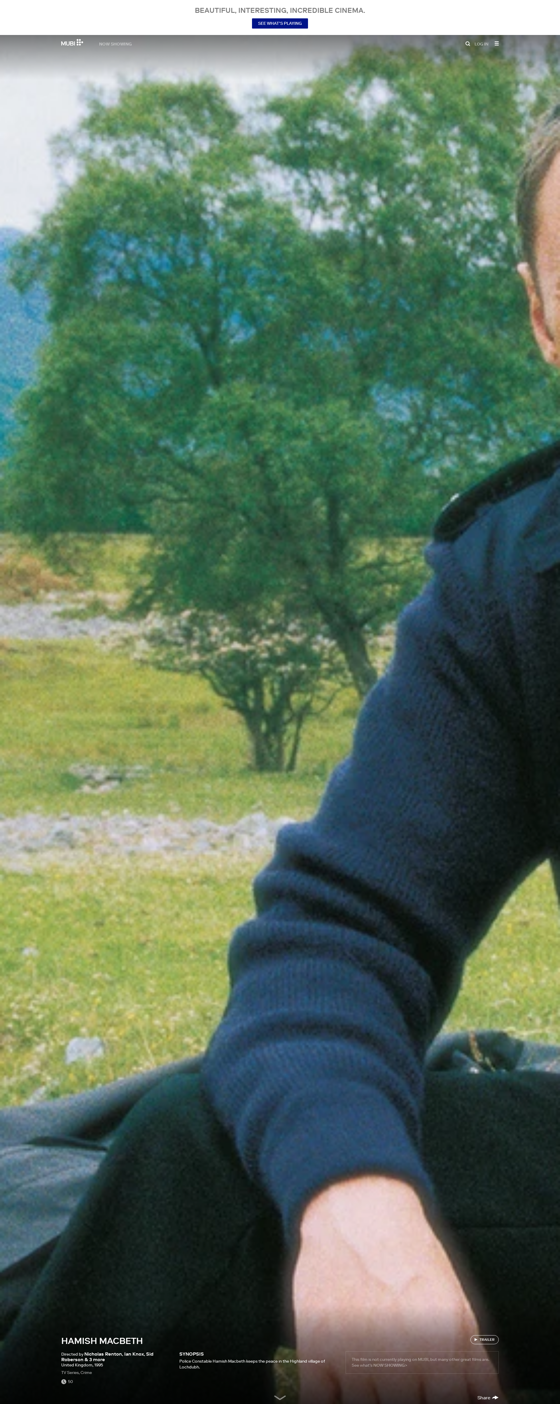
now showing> (390, 1365)
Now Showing (115, 43)
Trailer (487, 1339)
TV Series (70, 1372)
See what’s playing (280, 23)
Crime (86, 1372)
